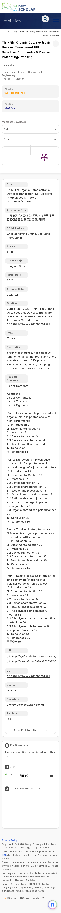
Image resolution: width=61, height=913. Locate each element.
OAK (4, 855)
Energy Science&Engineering (25, 704)
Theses (44, 36)
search (45, 18)
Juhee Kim (8, 65)
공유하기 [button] (24, 775)
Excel (7, 139)
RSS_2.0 (24, 898)
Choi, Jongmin (16, 234)
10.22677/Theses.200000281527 (28, 676)
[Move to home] (8, 31)
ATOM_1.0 (38, 898)
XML (6, 129)
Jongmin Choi (16, 266)
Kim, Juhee (15, 237)
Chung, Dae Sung (39, 234)
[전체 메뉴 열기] (56, 19)
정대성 (10, 252)
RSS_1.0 (11, 898)
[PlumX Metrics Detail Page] (44, 157)
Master (55, 36)
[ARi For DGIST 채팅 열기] (52, 904)
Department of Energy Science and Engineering (36, 32)
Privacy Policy (9, 840)
